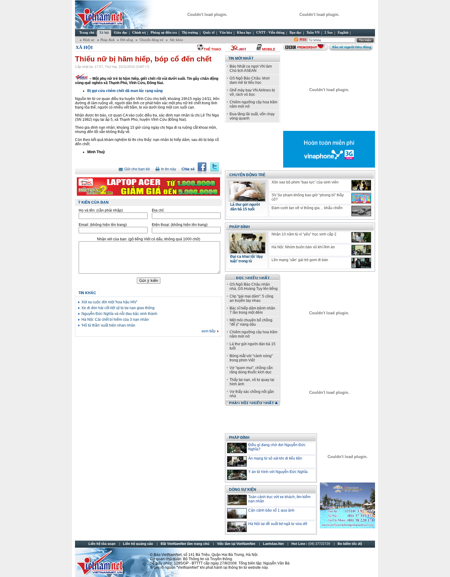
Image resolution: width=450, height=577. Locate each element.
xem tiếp (208, 331)
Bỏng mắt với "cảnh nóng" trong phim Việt (251, 358)
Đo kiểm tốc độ (350, 544)
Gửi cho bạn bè (137, 169)
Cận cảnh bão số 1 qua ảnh (271, 510)
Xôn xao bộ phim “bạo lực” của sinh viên (305, 182)
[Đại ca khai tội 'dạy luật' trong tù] (247, 252)
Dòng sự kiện (242, 489)
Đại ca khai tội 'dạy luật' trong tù (246, 258)
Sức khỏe (176, 40)
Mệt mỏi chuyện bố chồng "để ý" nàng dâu (251, 322)
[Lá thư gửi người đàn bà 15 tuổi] (247, 200)
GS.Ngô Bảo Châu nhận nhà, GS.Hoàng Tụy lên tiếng (254, 286)
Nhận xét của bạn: (148, 239)
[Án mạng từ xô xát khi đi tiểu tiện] (237, 461)
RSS (303, 39)
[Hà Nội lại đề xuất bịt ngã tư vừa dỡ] (237, 527)
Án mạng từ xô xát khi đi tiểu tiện (275, 458)
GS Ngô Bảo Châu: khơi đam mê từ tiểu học (250, 80)
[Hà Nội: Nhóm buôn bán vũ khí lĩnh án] (361, 250)
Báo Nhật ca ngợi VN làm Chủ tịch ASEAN (251, 68)
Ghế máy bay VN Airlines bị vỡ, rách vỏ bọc (252, 92)
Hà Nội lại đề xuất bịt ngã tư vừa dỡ (277, 524)
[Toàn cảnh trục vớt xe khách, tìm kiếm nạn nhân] (237, 500)
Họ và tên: (101, 210)
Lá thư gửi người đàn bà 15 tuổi (245, 206)
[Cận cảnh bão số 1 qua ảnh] (237, 513)
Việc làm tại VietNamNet (236, 544)
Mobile (268, 49)
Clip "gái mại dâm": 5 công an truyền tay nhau (251, 298)
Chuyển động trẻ (151, 40)
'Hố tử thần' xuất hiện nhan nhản (108, 325)
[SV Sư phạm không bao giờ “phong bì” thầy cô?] (361, 198)
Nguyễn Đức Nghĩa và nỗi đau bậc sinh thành (119, 314)
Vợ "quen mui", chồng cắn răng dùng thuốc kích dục (251, 370)
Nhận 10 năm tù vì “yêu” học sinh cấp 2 (304, 234)
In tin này (168, 169)
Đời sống (126, 40)
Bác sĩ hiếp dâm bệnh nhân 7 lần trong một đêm (252, 310)
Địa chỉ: (158, 210)
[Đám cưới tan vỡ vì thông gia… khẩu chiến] (361, 211)
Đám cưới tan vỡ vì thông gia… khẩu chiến (307, 208)
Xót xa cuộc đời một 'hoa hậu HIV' (109, 302)
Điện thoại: (180, 225)
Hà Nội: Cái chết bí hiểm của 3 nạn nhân (115, 319)
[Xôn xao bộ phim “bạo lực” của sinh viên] (361, 185)
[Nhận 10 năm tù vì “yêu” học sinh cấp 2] (361, 237)
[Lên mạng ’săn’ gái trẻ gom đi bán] (361, 263)
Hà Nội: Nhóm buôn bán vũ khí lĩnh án (303, 247)
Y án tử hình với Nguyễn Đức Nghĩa (278, 472)
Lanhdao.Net (273, 544)
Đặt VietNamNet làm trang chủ (185, 544)
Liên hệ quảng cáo (138, 544)
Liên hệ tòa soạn (101, 544)
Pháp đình (107, 40)
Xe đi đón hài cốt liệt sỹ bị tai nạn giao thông (118, 308)
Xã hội (84, 47)
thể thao (212, 49)
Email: (103, 225)
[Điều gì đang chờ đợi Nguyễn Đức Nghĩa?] (237, 448)
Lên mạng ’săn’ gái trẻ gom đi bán (300, 260)
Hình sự (89, 40)
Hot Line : (311, 544)
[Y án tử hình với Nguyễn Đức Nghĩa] (237, 475)
